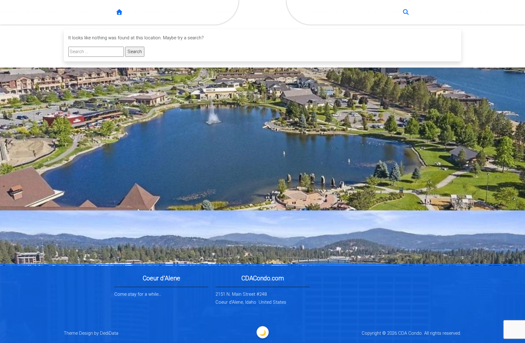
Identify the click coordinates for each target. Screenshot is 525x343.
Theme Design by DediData (91, 333)
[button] (406, 12)
